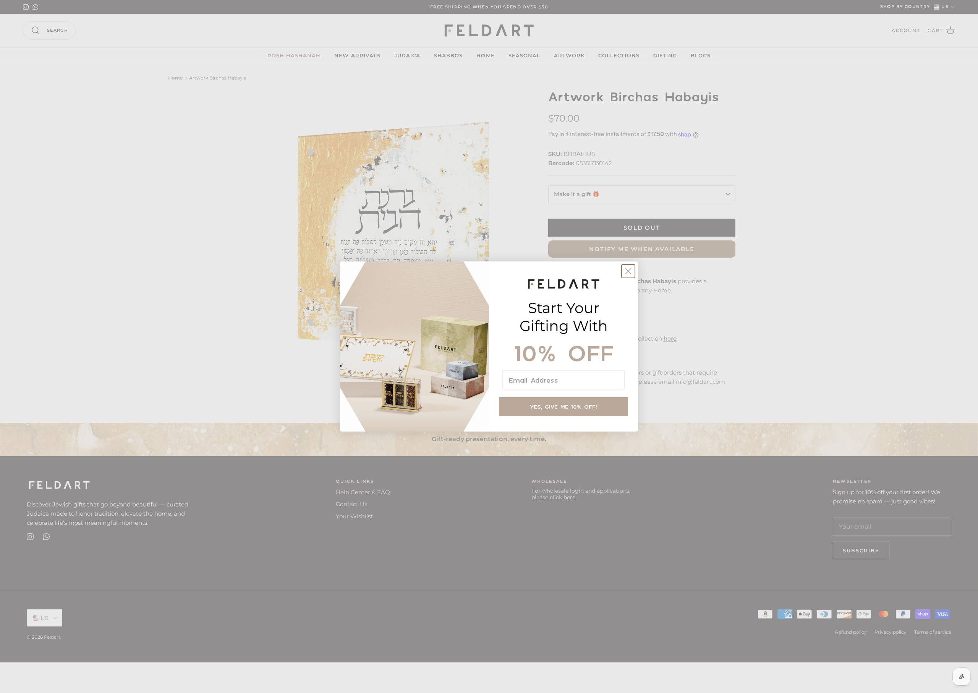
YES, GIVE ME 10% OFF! (563, 406)
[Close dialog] (628, 271)
